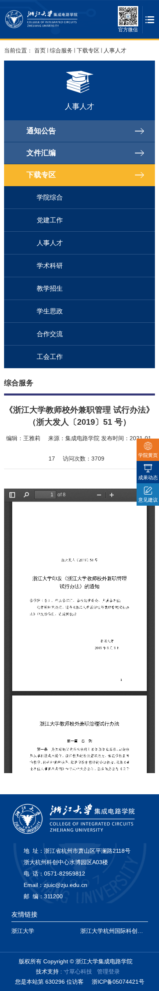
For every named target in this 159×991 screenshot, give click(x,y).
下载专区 (88, 50)
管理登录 (108, 971)
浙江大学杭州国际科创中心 (114, 931)
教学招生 (50, 288)
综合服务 (61, 50)
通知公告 (41, 131)
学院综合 (50, 197)
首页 (40, 50)
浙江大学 (22, 931)
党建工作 (50, 220)
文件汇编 (41, 153)
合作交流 (50, 333)
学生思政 (50, 311)
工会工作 (50, 356)
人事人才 (115, 50)
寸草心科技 (78, 971)
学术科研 (50, 265)
